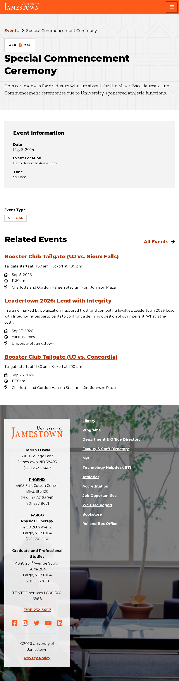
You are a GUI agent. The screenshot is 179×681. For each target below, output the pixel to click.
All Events (156, 241)
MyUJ (88, 458)
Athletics (91, 477)
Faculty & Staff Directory (106, 449)
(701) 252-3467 (37, 610)
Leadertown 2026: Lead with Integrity (58, 301)
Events (11, 30)
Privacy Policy (37, 658)
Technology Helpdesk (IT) (107, 468)
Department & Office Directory (112, 439)
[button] (172, 7)
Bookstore (92, 514)
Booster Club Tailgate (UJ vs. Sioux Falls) (61, 256)
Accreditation (95, 486)
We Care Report (97, 505)
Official (15, 217)
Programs (92, 430)
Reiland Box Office (100, 524)
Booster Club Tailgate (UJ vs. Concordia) (60, 357)
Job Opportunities (100, 496)
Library (89, 421)
